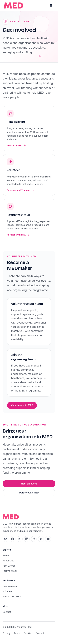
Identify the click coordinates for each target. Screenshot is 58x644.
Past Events (9, 565)
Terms (17, 633)
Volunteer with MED (22, 405)
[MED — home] (13, 5)
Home (6, 555)
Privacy (6, 633)
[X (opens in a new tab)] (41, 539)
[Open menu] (51, 5)
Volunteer (8, 591)
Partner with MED (16, 234)
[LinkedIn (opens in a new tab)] (27, 539)
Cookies (28, 633)
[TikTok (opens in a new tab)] (34, 539)
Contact (7, 611)
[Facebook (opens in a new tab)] (12, 539)
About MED (8, 560)
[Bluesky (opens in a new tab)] (5, 539)
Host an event (14, 145)
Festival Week (10, 570)
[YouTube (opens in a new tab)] (48, 539)
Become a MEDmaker (19, 190)
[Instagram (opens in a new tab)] (20, 539)
